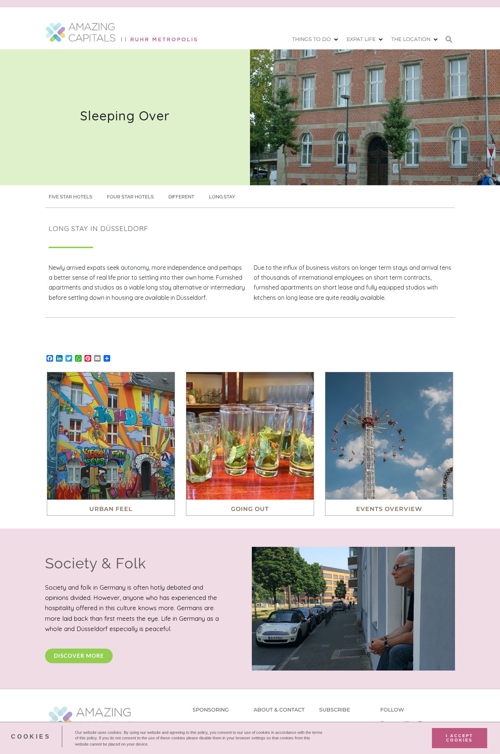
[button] (315, 39)
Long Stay (222, 196)
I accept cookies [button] (459, 738)
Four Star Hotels (130, 196)
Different (181, 196)
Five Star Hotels (70, 196)
